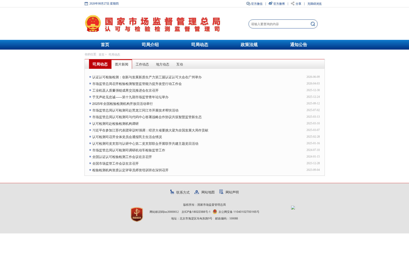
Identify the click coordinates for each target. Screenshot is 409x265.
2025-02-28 (313, 136)
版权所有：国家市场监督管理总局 (204, 204)
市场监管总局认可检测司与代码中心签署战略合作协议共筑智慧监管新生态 (147, 116)
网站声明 (232, 192)
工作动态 (142, 64)
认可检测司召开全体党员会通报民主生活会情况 (127, 136)
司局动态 (199, 44)
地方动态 (162, 64)
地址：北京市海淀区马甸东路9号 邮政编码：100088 (204, 218)
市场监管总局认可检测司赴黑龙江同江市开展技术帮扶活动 (135, 110)
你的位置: (91, 54)
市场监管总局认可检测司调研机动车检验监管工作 (128, 150)
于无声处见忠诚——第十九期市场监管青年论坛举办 (130, 96)
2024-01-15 (313, 156)
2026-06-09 (313, 77)
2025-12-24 (313, 96)
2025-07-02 (313, 110)
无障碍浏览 (314, 3)
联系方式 (183, 192)
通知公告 (298, 44)
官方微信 (256, 3)
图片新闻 (121, 64)
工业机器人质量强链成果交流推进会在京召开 (125, 90)
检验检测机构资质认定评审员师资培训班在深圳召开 (130, 169)
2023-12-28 (313, 163)
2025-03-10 (313, 123)
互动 (179, 64)
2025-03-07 (313, 130)
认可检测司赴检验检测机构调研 (115, 123)
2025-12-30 (313, 90)
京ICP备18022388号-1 (196, 211)
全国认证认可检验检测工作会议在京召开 (122, 156)
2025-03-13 (313, 116)
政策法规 (249, 44)
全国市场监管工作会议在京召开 (115, 163)
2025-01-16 (313, 143)
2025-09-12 (313, 103)
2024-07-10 (313, 150)
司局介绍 (150, 44)
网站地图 (208, 192)
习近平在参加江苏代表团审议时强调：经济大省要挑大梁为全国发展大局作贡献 (150, 130)
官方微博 (279, 3)
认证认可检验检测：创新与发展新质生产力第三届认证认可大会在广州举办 (147, 76)
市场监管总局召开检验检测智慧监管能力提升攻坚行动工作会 (137, 83)
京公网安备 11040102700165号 (238, 211)
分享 (298, 3)
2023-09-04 (313, 170)
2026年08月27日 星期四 (104, 3)
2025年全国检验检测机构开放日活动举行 (122, 103)
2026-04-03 (313, 83)
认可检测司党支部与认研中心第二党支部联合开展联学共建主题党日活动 (145, 143)
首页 (105, 44)
